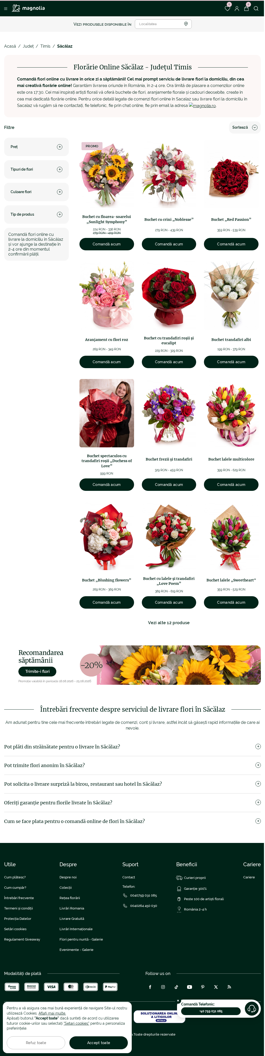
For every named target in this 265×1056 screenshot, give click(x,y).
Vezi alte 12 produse (169, 622)
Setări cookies (15, 929)
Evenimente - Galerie (76, 950)
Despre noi (68, 877)
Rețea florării (70, 898)
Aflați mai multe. (52, 1013)
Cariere (249, 877)
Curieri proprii (195, 878)
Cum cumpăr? (15, 888)
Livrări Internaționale (76, 929)
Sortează (240, 127)
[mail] (202, 105)
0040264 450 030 (143, 906)
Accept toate (98, 1043)
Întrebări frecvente (19, 898)
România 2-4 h (195, 909)
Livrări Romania (72, 908)
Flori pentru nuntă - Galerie (81, 939)
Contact (128, 877)
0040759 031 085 (143, 895)
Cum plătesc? (15, 877)
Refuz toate (36, 1043)
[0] (227, 8)
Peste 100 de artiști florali (204, 899)
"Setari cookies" (76, 1023)
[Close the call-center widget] (178, 1000)
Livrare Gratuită (72, 919)
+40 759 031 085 (211, 1011)
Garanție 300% (195, 889)
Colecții (66, 888)
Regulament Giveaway (22, 939)
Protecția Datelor (17, 919)
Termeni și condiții (18, 908)
